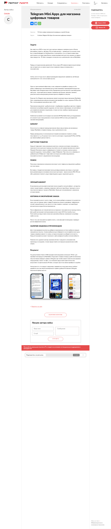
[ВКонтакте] (32, 23)
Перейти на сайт (37, 306)
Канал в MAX (102, 23)
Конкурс (50, 3)
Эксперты (104, 3)
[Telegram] (35, 23)
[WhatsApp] (39, 23)
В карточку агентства (55, 314)
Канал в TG (102, 27)
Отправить (55, 338)
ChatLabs (7, 13)
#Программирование (35, 9)
